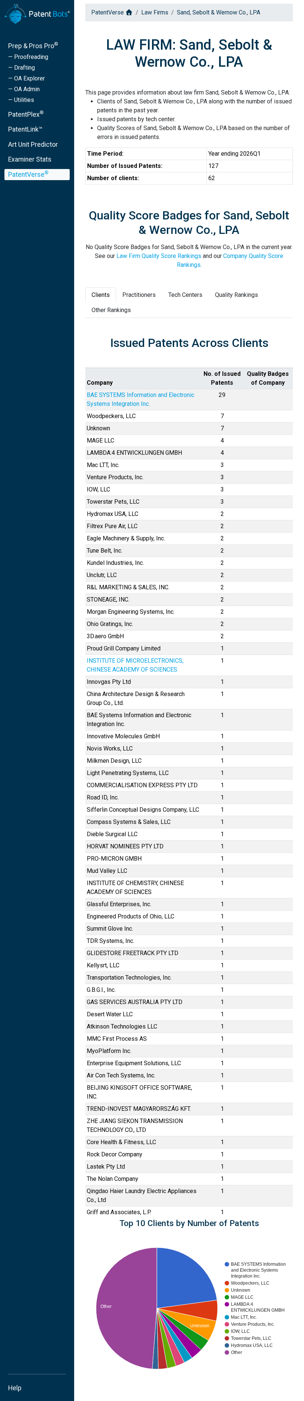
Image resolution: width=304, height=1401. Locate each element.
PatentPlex (26, 114)
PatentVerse (28, 174)
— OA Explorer (26, 78)
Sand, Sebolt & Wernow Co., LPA (218, 12)
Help (15, 1388)
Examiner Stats (30, 159)
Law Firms (154, 12)
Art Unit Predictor (33, 144)
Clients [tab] (101, 294)
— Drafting (21, 67)
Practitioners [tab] (139, 294)
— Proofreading (28, 56)
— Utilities (21, 99)
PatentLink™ (25, 129)
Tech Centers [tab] (185, 294)
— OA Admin (24, 89)
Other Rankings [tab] (111, 310)
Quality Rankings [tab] (236, 294)
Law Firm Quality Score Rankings (158, 255)
